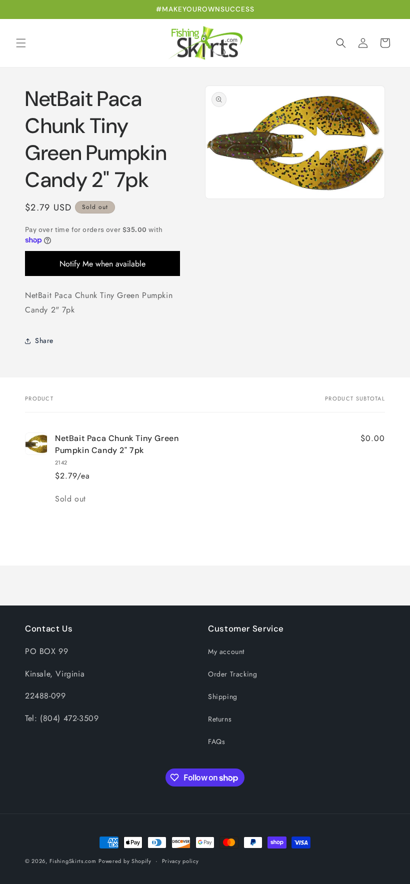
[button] (21, 43)
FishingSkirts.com (73, 861)
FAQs (216, 741)
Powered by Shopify (125, 861)
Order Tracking (232, 674)
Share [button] (44, 341)
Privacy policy (180, 861)
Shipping (223, 697)
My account (226, 651)
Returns (220, 719)
